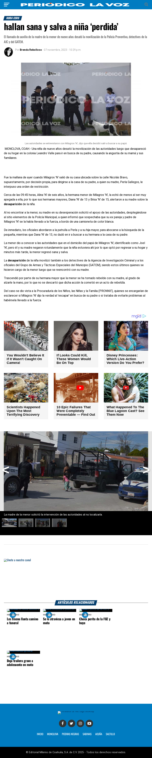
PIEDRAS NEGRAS (70, 734)
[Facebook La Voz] (62, 723)
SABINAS (87, 734)
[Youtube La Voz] (89, 723)
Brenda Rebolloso (31, 49)
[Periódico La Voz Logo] (76, 6)
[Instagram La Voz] (80, 723)
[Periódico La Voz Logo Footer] (76, 711)
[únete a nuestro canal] (76, 579)
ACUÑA (98, 734)
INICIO (40, 734)
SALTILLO (110, 734)
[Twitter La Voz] (71, 723)
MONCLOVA (52, 734)
